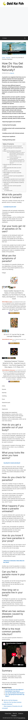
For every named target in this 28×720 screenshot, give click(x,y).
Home (3, 57)
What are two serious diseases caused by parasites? (14, 183)
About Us (15, 713)
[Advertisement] (14, 22)
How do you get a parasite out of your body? (13, 165)
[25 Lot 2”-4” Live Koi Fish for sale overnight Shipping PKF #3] (7, 331)
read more (16, 310)
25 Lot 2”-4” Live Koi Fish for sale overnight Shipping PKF (15, 158)
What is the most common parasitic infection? (12, 186)
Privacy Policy (8, 713)
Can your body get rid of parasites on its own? (13, 148)
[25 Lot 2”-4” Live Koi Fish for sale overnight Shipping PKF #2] (5, 331)
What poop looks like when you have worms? (12, 168)
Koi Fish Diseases (13, 700)
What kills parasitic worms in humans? (13, 146)
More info (4, 303)
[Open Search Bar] (25, 38)
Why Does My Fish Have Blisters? (14, 689)
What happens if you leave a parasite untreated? (12, 173)
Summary (6, 189)
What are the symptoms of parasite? (12, 151)
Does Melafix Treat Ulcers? (12, 691)
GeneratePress (21, 718)
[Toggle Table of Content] (23, 144)
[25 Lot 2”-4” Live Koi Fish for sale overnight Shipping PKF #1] (3, 331)
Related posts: (9, 190)
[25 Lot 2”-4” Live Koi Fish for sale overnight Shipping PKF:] (14, 323)
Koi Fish (8, 57)
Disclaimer (14, 715)
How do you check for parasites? (11, 171)
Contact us (20, 713)
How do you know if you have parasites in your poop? (14, 176)
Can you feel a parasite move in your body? (14, 179)
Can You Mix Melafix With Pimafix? (14, 693)
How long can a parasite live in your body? (14, 180)
